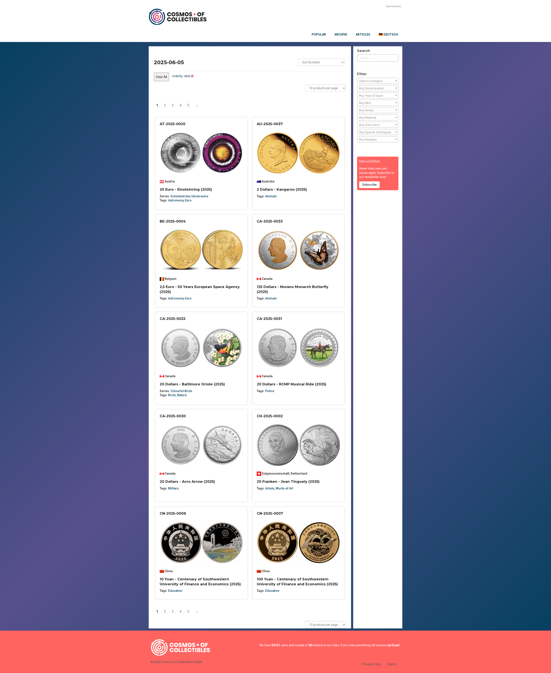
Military (173, 488)
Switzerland (299, 473)
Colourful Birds (181, 391)
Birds (172, 395)
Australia (268, 181)
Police (269, 391)
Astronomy (176, 200)
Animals (271, 196)
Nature (182, 395)
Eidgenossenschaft (275, 473)
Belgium (170, 278)
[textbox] (377, 81)
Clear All (161, 77)
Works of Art (284, 488)
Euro (188, 200)
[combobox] (377, 81)
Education (175, 590)
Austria (170, 181)
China (169, 571)
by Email (393, 645)
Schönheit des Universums (189, 196)
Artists (269, 488)
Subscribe (369, 184)
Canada (267, 278)
